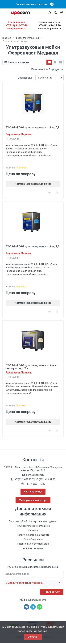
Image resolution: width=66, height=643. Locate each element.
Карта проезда (33, 491)
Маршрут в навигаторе (33, 500)
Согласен (33, 636)
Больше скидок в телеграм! (33, 4)
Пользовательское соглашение (33, 525)
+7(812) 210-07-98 (17, 25)
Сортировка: (25, 77)
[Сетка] (61, 62)
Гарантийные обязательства (33, 543)
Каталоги (33, 530)
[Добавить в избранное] (49, 193)
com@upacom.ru (16, 28)
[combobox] (33, 583)
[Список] (49, 62)
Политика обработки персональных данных (33, 521)
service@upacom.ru (49, 28)
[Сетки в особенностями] (55, 62)
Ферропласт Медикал (27, 38)
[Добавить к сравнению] (57, 193)
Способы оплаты (33, 539)
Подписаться (52, 591)
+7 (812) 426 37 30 (50, 25)
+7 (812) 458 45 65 (24, 479)
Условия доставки (33, 548)
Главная (6, 38)
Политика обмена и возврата (33, 534)
